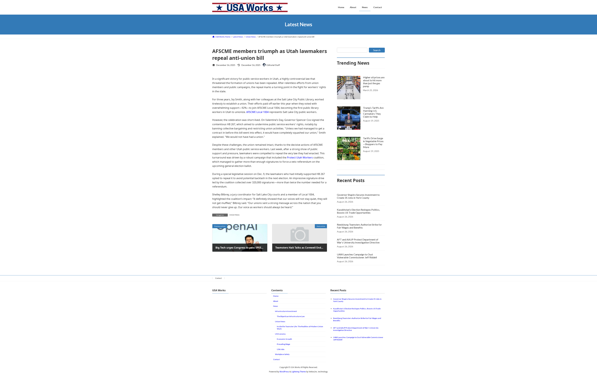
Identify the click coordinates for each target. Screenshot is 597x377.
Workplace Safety (282, 354)
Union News (234, 215)
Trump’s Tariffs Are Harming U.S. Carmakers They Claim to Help (373, 112)
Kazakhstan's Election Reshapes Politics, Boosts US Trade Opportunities (358, 211)
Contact (218, 278)
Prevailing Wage (283, 344)
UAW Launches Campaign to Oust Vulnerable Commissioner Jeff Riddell (357, 256)
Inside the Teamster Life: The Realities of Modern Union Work (300, 327)
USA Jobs (281, 349)
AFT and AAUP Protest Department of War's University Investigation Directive (358, 241)
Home (275, 296)
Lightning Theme (298, 371)
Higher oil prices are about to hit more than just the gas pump (373, 82)
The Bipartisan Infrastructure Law (291, 316)
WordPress (284, 371)
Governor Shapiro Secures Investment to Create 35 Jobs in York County (358, 196)
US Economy (280, 334)
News (275, 306)
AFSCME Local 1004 (257, 112)
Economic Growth (284, 339)
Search (376, 50)
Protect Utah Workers (300, 157)
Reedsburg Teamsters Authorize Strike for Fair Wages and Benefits (359, 226)
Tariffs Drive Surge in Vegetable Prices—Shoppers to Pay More (373, 143)
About (275, 301)
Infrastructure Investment (286, 311)
